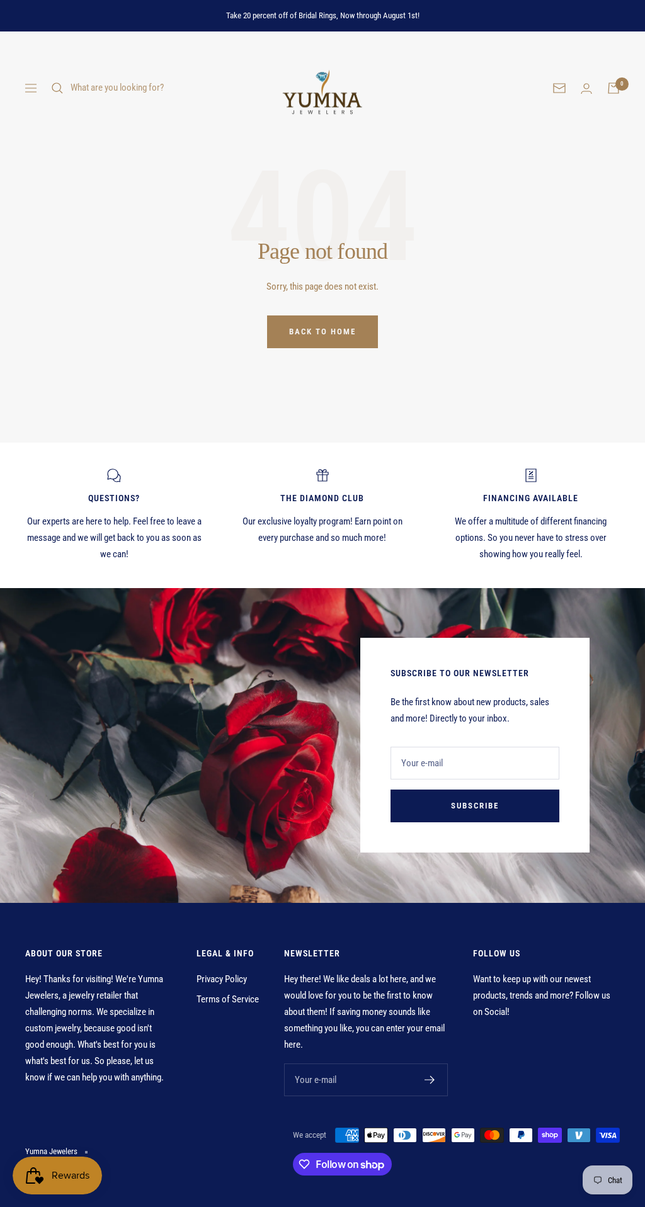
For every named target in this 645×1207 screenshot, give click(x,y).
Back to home (322, 331)
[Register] (430, 1079)
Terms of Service (228, 999)
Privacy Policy (222, 979)
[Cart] (613, 88)
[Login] (586, 88)
